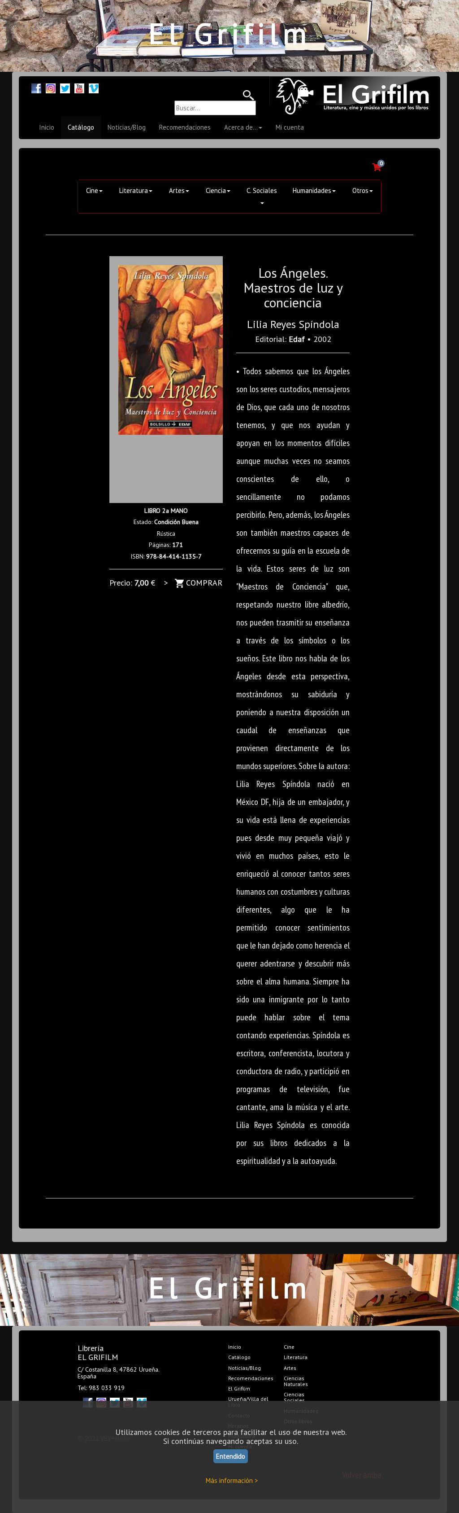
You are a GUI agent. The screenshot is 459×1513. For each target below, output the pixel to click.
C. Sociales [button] (262, 190)
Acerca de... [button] (241, 127)
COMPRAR (203, 582)
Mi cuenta (290, 127)
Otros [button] (360, 190)
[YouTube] (79, 87)
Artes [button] (177, 190)
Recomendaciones (185, 127)
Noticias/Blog (127, 127)
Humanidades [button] (312, 190)
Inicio (46, 127)
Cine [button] (92, 190)
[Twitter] (65, 87)
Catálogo (81, 127)
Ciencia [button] (216, 190)
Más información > (232, 1480)
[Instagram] (51, 87)
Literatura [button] (133, 190)
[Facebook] (36, 87)
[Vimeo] (94, 87)
